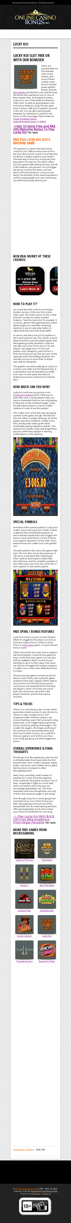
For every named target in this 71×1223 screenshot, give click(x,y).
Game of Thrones (24, 859)
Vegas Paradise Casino (24, 118)
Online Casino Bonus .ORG (27, 1188)
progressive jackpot (23, 394)
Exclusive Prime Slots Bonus (24, 2)
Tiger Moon (47, 859)
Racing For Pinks (47, 961)
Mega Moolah (47, 910)
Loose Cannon (24, 935)
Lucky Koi (47, 935)
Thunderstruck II (24, 961)
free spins (28, 645)
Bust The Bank (47, 885)
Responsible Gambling (23, 1150)
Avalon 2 (24, 885)
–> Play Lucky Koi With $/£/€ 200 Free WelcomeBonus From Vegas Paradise (33, 819)
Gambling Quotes (46, 2)
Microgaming (19, 92)
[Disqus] (35, 1015)
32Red (43, 121)
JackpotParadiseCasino (24, 121)
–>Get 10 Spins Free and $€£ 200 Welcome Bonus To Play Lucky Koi (34, 129)
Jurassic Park (24, 910)
